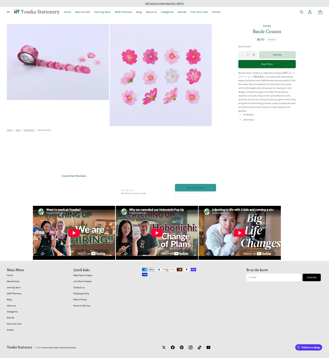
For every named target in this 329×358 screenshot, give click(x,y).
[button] (301, 12)
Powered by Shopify (67, 347)
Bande (267, 25)
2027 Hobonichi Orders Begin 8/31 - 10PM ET (164, 3)
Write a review (195, 187)
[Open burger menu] (8, 12)
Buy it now (267, 64)
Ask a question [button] (188, 196)
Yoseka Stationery (50, 347)
